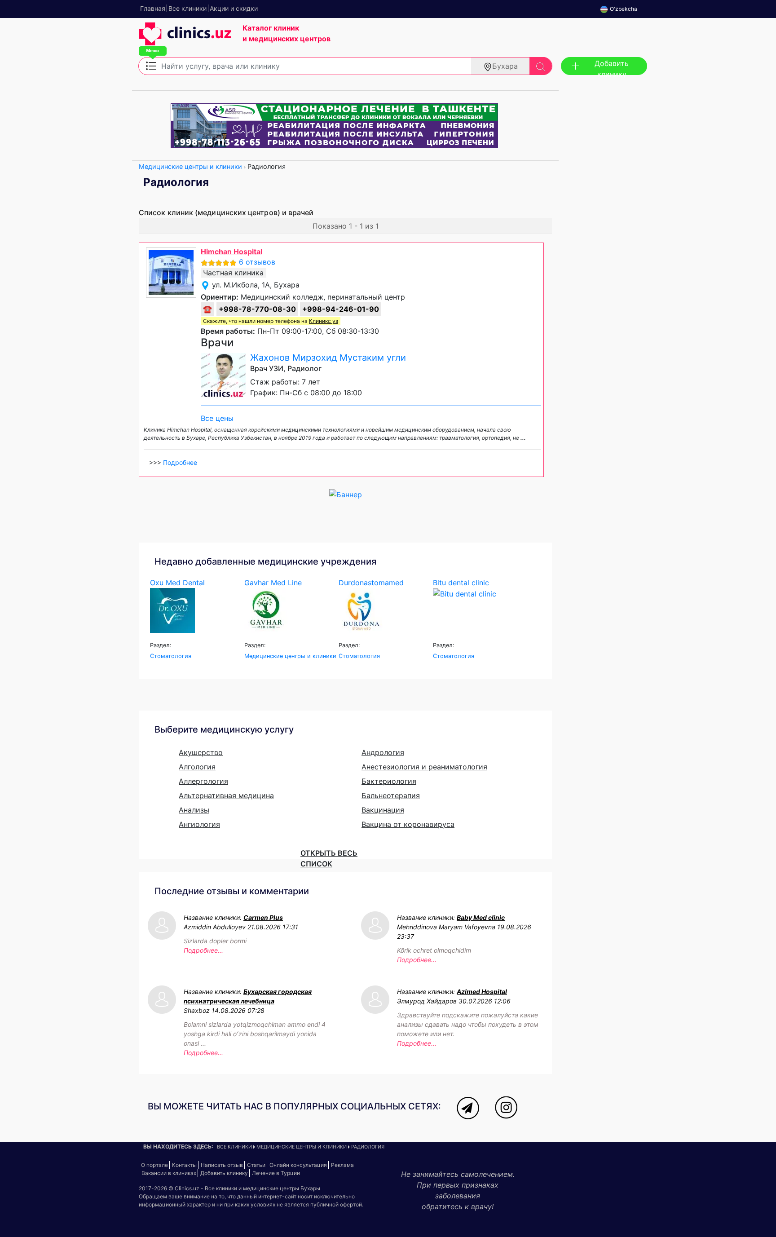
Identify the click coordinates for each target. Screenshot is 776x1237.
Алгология (197, 766)
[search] (540, 66)
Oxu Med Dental (177, 582)
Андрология (383, 752)
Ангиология (199, 824)
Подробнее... (203, 950)
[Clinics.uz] (185, 38)
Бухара (505, 66)
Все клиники (234, 1147)
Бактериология (389, 781)
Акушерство (201, 752)
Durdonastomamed (371, 582)
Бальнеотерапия (391, 795)
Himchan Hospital (231, 251)
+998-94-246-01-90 (340, 309)
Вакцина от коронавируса (408, 824)
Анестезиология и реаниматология (424, 766)
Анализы (194, 809)
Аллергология (203, 781)
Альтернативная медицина (226, 795)
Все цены (217, 418)
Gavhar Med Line (273, 582)
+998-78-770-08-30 (257, 309)
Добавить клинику (612, 67)
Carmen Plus (263, 917)
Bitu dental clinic (461, 582)
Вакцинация (383, 809)
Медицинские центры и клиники (190, 166)
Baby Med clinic (481, 917)
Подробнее (180, 462)
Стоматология (170, 656)
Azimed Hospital (482, 991)
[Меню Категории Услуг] (151, 65)
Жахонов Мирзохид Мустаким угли (328, 357)
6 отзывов (257, 261)
